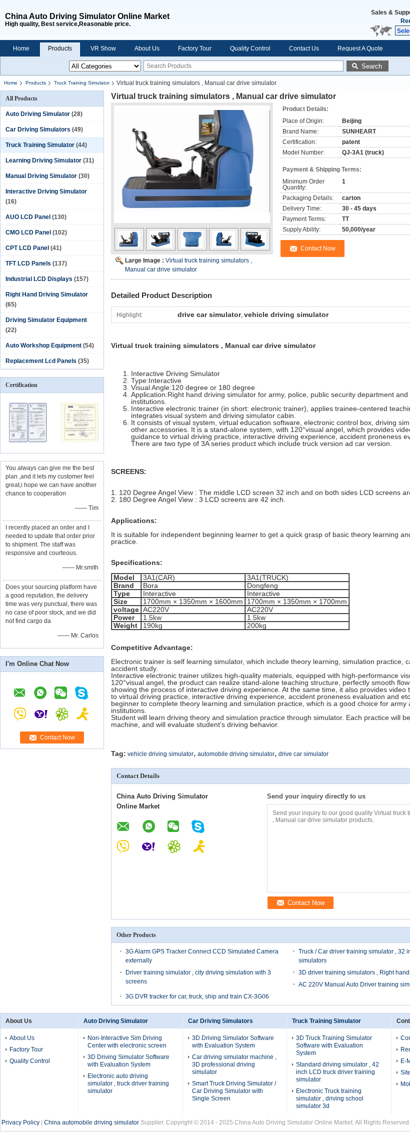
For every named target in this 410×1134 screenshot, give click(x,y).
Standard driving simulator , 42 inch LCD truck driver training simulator (337, 1072)
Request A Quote (360, 48)
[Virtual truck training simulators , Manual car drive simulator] (192, 169)
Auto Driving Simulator (38, 114)
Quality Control (250, 48)
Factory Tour (195, 48)
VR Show (103, 48)
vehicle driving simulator (161, 754)
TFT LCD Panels (28, 263)
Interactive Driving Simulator (46, 191)
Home (21, 48)
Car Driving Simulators (38, 129)
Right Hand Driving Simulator (47, 294)
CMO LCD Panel (28, 232)
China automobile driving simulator (91, 1122)
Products (60, 48)
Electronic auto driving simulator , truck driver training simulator (128, 1083)
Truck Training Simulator (82, 83)
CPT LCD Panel (27, 248)
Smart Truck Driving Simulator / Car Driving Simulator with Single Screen (234, 1091)
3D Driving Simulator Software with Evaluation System (129, 1061)
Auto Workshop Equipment (44, 345)
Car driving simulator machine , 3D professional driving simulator (234, 1065)
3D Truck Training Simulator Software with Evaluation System (334, 1045)
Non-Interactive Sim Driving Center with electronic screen (127, 1041)
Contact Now (57, 737)
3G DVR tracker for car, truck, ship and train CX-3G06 (197, 996)
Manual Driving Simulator (41, 176)
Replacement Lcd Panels (41, 361)
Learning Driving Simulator (44, 160)
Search (372, 66)
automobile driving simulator (236, 754)
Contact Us (304, 48)
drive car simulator (303, 754)
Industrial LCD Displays (39, 279)
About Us (147, 48)
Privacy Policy (21, 1122)
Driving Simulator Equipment (46, 320)
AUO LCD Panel (28, 217)
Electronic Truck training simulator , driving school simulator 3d (330, 1099)
